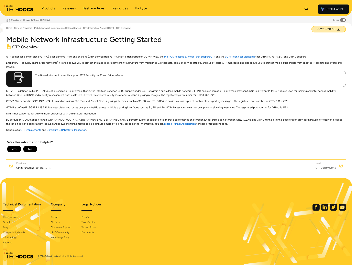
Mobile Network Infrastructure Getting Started (57, 28)
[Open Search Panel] (306, 9)
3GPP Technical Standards (240, 56)
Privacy (85, 217)
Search (7, 222)
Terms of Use (88, 227)
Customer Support (61, 227)
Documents (87, 232)
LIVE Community (60, 232)
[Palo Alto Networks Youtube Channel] (342, 210)
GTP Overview (123, 28)
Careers (55, 222)
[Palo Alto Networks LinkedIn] (325, 210)
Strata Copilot (334, 9)
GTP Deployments (30, 129)
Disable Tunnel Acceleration (180, 123)
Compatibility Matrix (14, 232)
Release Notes (11, 217)
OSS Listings (10, 237)
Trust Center (88, 222)
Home (9, 28)
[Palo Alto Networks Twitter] (334, 210)
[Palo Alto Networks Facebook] (316, 210)
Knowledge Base (60, 237)
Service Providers (23, 28)
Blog (5, 227)
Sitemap (7, 242)
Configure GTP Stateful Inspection (66, 129)
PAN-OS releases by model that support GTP (189, 56)
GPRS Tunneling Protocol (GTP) (98, 28)
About (54, 217)
